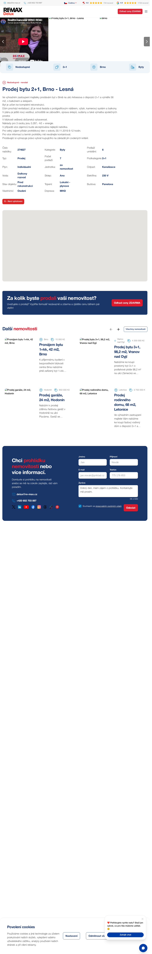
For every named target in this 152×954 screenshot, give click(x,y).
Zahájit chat (125, 935)
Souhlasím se (89, 506)
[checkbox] (80, 506)
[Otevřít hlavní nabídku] (146, 11)
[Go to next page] (118, 329)
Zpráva (82, 483)
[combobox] (70, 3)
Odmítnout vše (97, 936)
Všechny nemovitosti (135, 329)
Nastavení (71, 936)
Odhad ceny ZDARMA (130, 11)
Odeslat (130, 508)
